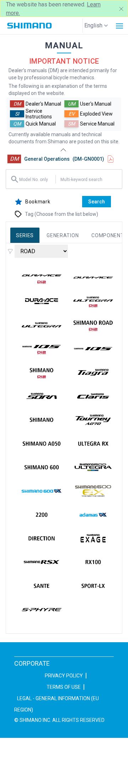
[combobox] (36, 179)
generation (63, 235)
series (25, 235)
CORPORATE (32, 663)
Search (96, 201)
